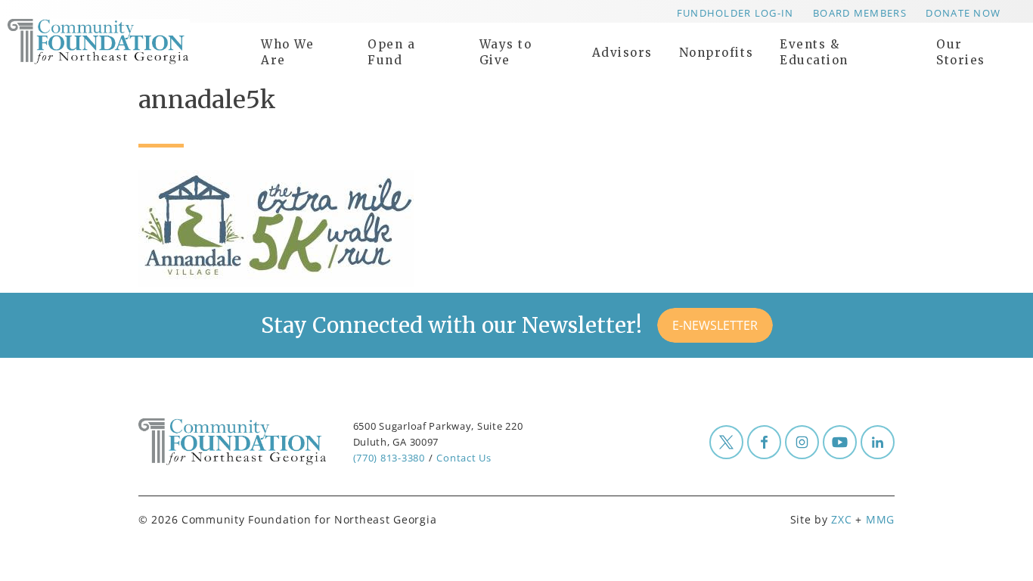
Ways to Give (505, 52)
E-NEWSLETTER (715, 325)
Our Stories (960, 52)
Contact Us (463, 457)
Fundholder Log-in (735, 13)
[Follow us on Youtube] (840, 442)
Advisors (622, 52)
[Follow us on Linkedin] (878, 442)
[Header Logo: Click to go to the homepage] (129, 41)
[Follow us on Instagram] (802, 442)
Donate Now (963, 13)
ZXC (841, 519)
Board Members (860, 13)
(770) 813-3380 (389, 457)
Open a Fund (391, 52)
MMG (880, 519)
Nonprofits (716, 52)
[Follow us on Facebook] (764, 442)
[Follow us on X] (726, 442)
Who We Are (287, 52)
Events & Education (814, 52)
